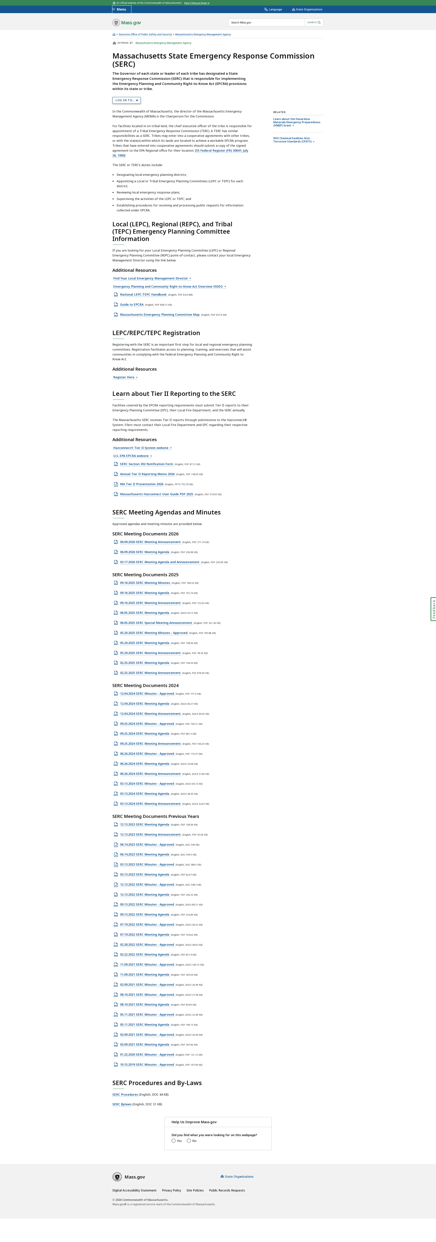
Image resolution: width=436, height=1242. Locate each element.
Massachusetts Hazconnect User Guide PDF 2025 (157, 494)
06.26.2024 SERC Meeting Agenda (145, 764)
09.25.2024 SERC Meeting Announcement (151, 743)
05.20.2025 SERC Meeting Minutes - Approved (154, 633)
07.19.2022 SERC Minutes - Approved (147, 924)
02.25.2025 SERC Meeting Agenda (145, 663)
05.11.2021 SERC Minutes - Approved (147, 1014)
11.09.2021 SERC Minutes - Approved (147, 964)
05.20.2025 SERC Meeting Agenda (145, 643)
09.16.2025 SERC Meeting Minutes (145, 583)
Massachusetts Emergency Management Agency (203, 34)
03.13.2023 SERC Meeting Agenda (145, 874)
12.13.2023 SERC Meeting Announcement (151, 834)
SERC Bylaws (121, 1104)
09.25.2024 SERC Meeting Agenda (145, 733)
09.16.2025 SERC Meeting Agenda (145, 593)
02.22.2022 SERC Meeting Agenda (145, 954)
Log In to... (125, 100)
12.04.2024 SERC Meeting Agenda (145, 703)
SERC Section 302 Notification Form (147, 464)
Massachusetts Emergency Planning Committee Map (160, 314)
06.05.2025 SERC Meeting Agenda (145, 613)
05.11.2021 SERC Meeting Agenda (145, 1024)
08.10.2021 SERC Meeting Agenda (145, 1004)
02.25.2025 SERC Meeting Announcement (151, 673)
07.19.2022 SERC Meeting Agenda (145, 934)
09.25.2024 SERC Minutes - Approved (147, 724)
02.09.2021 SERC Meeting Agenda (145, 1044)
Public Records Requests (227, 1190)
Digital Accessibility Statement (134, 1190)
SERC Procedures (125, 1094)
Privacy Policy (171, 1190)
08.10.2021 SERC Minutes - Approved (147, 995)
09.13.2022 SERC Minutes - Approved (147, 904)
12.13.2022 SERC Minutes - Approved (147, 884)
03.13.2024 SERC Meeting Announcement (151, 804)
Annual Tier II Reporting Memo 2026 (147, 474)
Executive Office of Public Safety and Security (145, 34)
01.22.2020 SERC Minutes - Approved (147, 1054)
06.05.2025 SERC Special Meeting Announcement (156, 623)
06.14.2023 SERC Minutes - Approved (147, 844)
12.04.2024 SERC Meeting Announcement (151, 714)
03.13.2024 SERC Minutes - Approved (147, 783)
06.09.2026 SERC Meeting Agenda (145, 552)
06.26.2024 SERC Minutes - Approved (147, 754)
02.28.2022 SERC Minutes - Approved (147, 944)
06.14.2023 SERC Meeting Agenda (145, 854)
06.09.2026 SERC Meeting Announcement (151, 542)
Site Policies (195, 1190)
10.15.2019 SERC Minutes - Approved (147, 1064)
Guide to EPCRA (132, 304)
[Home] (114, 34)
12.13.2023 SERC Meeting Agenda (145, 824)
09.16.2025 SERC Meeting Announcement (151, 603)
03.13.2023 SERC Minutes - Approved (147, 864)
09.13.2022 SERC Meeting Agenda (145, 914)
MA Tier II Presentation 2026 (142, 484)
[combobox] (276, 22)
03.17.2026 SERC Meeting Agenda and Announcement (160, 562)
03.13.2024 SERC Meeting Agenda (145, 794)
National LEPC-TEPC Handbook (143, 294)
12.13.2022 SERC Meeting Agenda (145, 894)
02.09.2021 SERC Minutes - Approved (147, 984)
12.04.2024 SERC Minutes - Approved (147, 693)
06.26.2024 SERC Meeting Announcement (151, 774)
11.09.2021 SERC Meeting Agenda (145, 974)
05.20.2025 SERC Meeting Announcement (151, 653)
